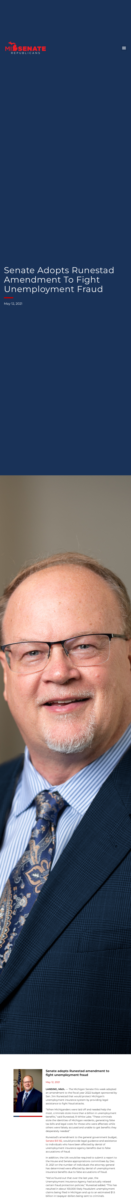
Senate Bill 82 (54, 1140)
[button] (124, 48)
